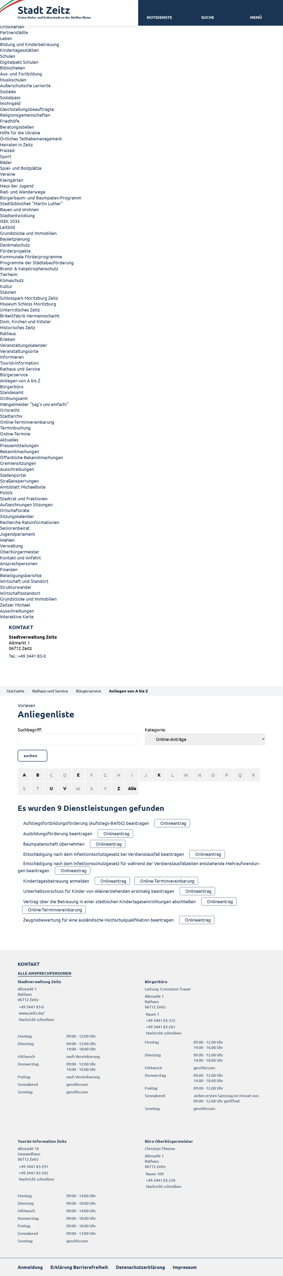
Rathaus (8, 333)
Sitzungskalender (17, 516)
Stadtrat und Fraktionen (24, 498)
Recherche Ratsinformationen (29, 522)
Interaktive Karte (17, 616)
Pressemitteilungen (19, 445)
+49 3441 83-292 (33, 1172)
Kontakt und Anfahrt (20, 557)
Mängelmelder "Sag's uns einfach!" (34, 404)
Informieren (12, 357)
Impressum (185, 1267)
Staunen (8, 292)
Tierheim (8, 274)
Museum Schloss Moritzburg (28, 303)
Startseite (15, 690)
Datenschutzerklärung (140, 1267)
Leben (6, 38)
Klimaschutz (12, 280)
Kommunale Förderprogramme (31, 256)
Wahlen (7, 540)
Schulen (7, 56)
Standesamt (12, 392)
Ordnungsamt (14, 398)
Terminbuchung (15, 427)
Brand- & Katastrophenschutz (29, 268)
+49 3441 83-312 (160, 1020)
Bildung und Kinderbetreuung (29, 44)
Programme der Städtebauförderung (37, 262)
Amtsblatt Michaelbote (23, 486)
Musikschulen (13, 79)
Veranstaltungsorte (19, 351)
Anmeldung (30, 1267)
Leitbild (7, 227)
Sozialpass (10, 97)
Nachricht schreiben (36, 1019)
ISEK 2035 (10, 221)
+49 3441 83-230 (160, 1180)
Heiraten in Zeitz (16, 144)
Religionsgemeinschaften (25, 115)
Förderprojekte (15, 250)
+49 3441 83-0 (31, 1006)
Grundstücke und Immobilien (28, 233)
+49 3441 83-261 (160, 1026)
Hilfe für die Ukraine (20, 132)
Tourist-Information (19, 362)
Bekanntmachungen (19, 451)
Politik (6, 492)
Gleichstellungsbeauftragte (27, 109)
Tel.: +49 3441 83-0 (27, 656)
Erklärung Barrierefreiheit (79, 1267)
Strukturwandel (15, 587)
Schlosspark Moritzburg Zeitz (29, 298)
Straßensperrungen (19, 480)
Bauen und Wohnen (19, 209)
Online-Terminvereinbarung (27, 422)
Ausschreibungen (17, 469)
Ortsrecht (9, 410)
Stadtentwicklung (17, 215)
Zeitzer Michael (15, 604)
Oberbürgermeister (19, 551)
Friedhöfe (9, 121)
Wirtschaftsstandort (20, 593)
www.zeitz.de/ (31, 1013)
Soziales (8, 91)
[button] (256, 17)
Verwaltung (11, 545)
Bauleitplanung (15, 239)
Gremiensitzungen (18, 463)
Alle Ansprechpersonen (44, 973)
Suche (207, 17)
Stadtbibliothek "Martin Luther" (31, 203)
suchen (30, 755)
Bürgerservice (14, 374)
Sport (5, 156)
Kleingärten (11, 180)
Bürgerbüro (11, 386)
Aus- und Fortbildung (21, 73)
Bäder (6, 162)
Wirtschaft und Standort (24, 581)
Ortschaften (12, 26)
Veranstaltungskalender (23, 345)
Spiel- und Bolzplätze (21, 168)
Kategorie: (155, 729)
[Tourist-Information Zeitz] (78, 1160)
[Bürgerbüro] (205, 1007)
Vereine (7, 174)
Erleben (7, 339)
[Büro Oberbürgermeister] (205, 1164)
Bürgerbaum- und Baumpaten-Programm (40, 197)
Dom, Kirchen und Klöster (25, 321)
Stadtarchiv (11, 416)
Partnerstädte (14, 32)
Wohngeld (10, 103)
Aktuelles (9, 439)
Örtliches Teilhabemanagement (31, 138)
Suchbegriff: (30, 729)
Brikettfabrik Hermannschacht (29, 315)
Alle (132, 788)
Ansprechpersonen (18, 563)
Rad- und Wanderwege (22, 191)
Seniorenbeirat (15, 528)
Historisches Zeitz (17, 327)
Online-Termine (15, 433)
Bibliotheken (12, 67)
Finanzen (8, 569)
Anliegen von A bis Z (20, 380)
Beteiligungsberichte (21, 575)
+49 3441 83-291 (33, 1166)
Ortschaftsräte (14, 510)
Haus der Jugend (17, 185)
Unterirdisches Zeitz (20, 309)
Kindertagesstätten (19, 50)
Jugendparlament (17, 534)
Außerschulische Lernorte (25, 85)
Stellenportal (13, 475)
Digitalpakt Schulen (19, 62)
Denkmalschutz (15, 244)
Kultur (6, 286)
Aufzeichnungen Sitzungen (26, 504)
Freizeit (7, 150)
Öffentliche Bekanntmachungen (31, 457)
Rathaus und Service (20, 368)
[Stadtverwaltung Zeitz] (141, 646)
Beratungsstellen (17, 127)
